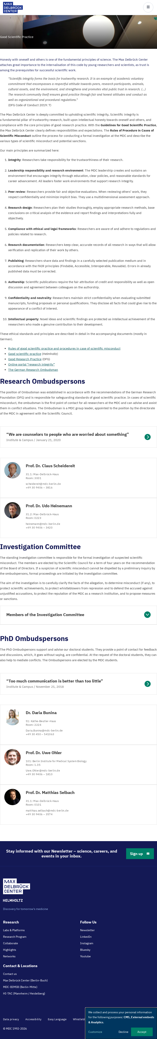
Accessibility (33, 1019)
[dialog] (121, 1023)
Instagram (86, 943)
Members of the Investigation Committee (45, 614)
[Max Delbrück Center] (13, 12)
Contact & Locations (20, 965)
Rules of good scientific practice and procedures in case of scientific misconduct (64, 348)
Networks (9, 956)
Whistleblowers (83, 1019)
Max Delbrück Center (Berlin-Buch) (25, 980)
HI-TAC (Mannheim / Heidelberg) (24, 993)
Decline (123, 1032)
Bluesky (85, 950)
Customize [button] (95, 1032)
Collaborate (10, 943)
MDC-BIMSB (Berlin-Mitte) (20, 987)
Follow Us (88, 922)
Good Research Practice (24, 359)
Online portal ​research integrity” (31, 364)
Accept (141, 1032)
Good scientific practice (24, 354)
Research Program (14, 937)
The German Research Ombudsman (33, 370)
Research (11, 922)
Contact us (10, 974)
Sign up (136, 853)
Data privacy (11, 1019)
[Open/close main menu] (148, 7)
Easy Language (57, 1019)
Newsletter (87, 930)
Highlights (9, 950)
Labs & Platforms (14, 930)
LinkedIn (86, 937)
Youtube (85, 956)
